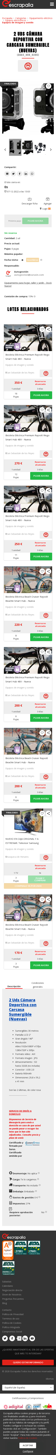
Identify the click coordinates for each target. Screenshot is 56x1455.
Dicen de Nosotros (11, 1294)
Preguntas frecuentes (13, 1298)
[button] (7, 173)
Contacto (7, 1310)
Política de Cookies (11, 1322)
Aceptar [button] (28, 1445)
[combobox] (28, 1388)
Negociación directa (12, 1290)
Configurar (28, 1451)
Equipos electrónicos (15, 20)
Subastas (6, 1281)
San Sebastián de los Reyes (20, 372)
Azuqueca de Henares (18, 856)
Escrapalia (7, 18)
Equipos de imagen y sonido (17, 22)
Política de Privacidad (12, 1314)
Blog (4, 1303)
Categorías (20, 18)
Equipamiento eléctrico (40, 18)
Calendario (7, 1285)
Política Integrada (11, 1327)
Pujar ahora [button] (41, 395)
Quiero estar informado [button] (28, 1362)
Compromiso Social (12, 1331)
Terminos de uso (10, 1318)
